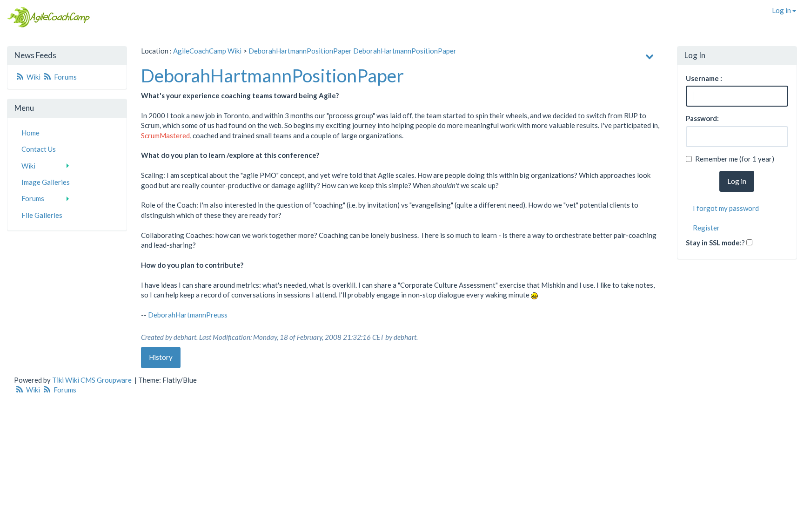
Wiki (33, 77)
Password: (702, 118)
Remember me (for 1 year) (734, 159)
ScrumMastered (165, 135)
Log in (782, 10)
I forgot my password (726, 208)
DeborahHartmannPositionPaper (300, 51)
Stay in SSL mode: (714, 242)
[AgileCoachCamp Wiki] (46, 17)
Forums (65, 77)
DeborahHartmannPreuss (188, 315)
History (161, 357)
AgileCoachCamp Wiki (207, 51)
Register (706, 227)
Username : (704, 78)
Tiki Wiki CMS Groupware (92, 380)
